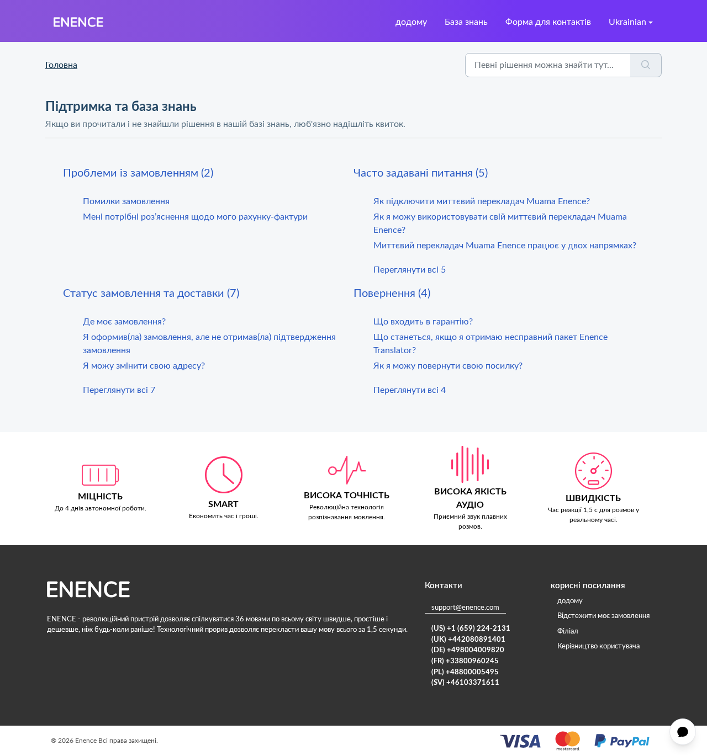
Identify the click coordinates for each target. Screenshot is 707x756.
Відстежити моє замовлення (603, 616)
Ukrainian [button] (627, 22)
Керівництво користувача (598, 646)
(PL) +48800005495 (465, 672)
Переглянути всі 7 (119, 390)
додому (411, 22)
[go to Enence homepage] (78, 22)
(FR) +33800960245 (465, 661)
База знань (466, 22)
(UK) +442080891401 (468, 639)
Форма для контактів (548, 22)
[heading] (208, 173)
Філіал (567, 631)
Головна (61, 65)
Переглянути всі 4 (409, 390)
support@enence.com (465, 607)
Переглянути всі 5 (409, 269)
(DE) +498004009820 (467, 650)
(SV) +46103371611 (465, 682)
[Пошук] (646, 65)
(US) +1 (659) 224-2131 (470, 628)
